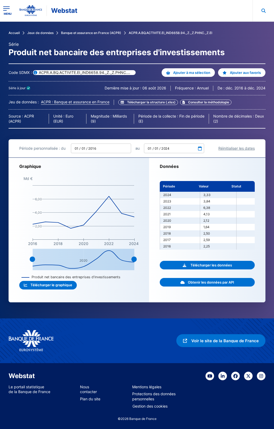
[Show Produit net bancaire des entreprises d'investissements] (71, 277)
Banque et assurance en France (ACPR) (91, 33)
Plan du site (90, 399)
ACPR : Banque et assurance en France (75, 102)
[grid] (207, 215)
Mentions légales (146, 387)
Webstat (64, 10)
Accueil (14, 33)
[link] (205, 102)
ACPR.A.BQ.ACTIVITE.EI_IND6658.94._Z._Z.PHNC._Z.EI (170, 33)
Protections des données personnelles (154, 396)
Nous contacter (88, 389)
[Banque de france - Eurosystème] (31, 10)
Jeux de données (40, 33)
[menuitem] (263, 10)
